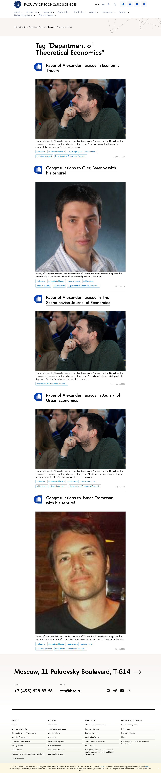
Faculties (33, 27)
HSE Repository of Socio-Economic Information (135, 742)
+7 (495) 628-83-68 (33, 691)
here (102, 767)
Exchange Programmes (57, 741)
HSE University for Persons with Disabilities (28, 754)
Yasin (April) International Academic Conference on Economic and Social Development (99, 752)
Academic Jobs (90, 745)
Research (90, 720)
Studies (52, 720)
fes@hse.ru (71, 691)
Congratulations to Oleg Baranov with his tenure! (81, 170)
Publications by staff (129, 725)
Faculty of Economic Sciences (50, 4)
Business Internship (55, 754)
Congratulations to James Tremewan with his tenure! (79, 500)
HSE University (20, 27)
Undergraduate (54, 733)
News (69, 27)
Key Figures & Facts (19, 729)
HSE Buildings (17, 750)
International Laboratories (95, 725)
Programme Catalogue (57, 729)
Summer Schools (54, 745)
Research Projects (92, 733)
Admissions (52, 725)
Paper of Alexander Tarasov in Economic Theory (83, 67)
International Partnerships (22, 741)
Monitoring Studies (92, 737)
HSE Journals (126, 729)
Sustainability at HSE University (24, 733)
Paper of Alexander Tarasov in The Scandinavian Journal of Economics (78, 299)
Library (123, 737)
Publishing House (128, 733)
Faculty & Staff (18, 745)
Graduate (52, 737)
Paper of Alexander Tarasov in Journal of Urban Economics (83, 397)
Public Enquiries (18, 758)
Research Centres (92, 729)
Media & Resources (131, 720)
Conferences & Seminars (95, 741)
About (15, 720)
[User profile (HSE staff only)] (108, 4)
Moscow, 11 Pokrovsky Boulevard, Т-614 (72, 671)
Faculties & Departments (21, 737)
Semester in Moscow (56, 750)
